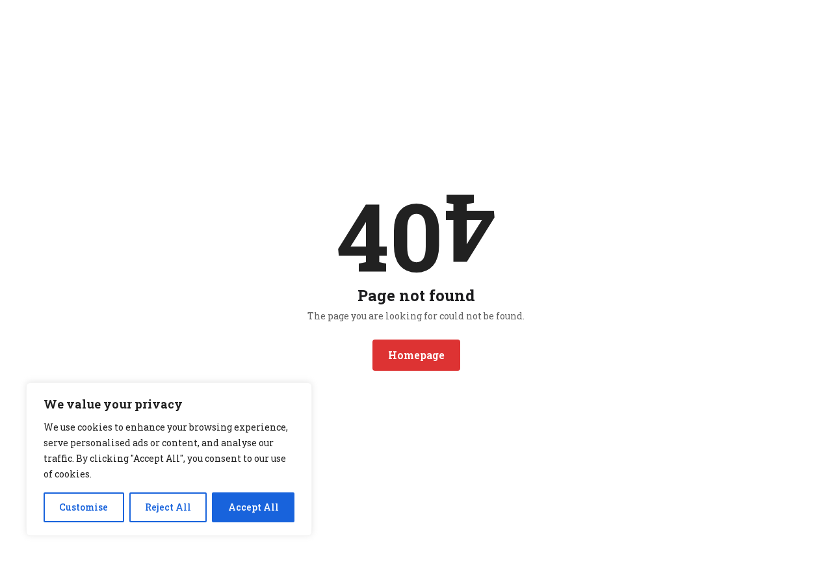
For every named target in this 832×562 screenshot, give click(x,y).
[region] (169, 459)
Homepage (416, 355)
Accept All (253, 507)
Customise (83, 507)
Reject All (168, 507)
